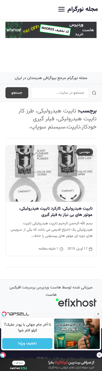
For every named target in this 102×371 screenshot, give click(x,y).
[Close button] (98, 314)
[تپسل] (2, 355)
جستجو (16, 93)
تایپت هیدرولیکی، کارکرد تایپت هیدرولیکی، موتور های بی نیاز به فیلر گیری (55, 211)
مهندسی (84, 152)
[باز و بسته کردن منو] (61, 9)
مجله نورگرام (82, 9)
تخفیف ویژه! (27, 344)
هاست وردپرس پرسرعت (41, 287)
